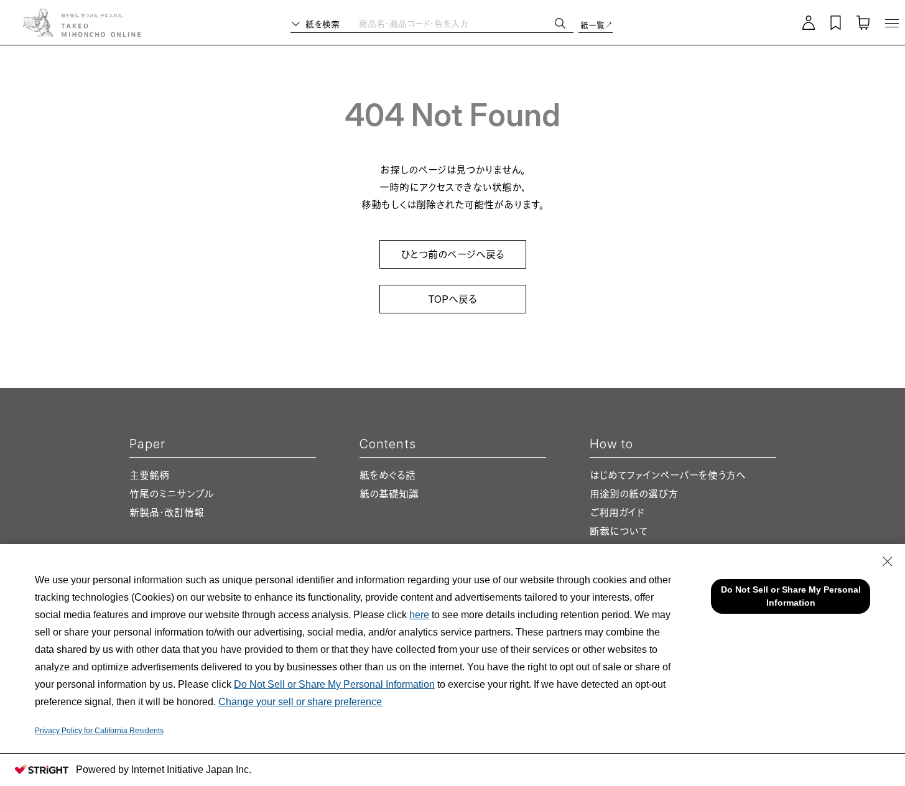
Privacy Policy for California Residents (99, 730)
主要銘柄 (149, 475)
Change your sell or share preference (300, 701)
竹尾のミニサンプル (171, 494)
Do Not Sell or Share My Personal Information (334, 684)
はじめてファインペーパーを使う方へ (667, 475)
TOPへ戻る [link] (452, 299)
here (419, 614)
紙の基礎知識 (389, 494)
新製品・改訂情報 (166, 512)
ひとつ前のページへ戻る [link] (452, 254)
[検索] (560, 23)
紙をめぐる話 (387, 475)
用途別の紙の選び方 (634, 494)
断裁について (618, 531)
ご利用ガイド (617, 512)
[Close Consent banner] (887, 561)
